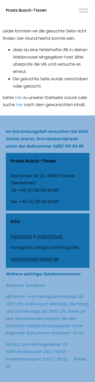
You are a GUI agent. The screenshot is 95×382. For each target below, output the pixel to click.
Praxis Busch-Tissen (26, 10)
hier (18, 97)
